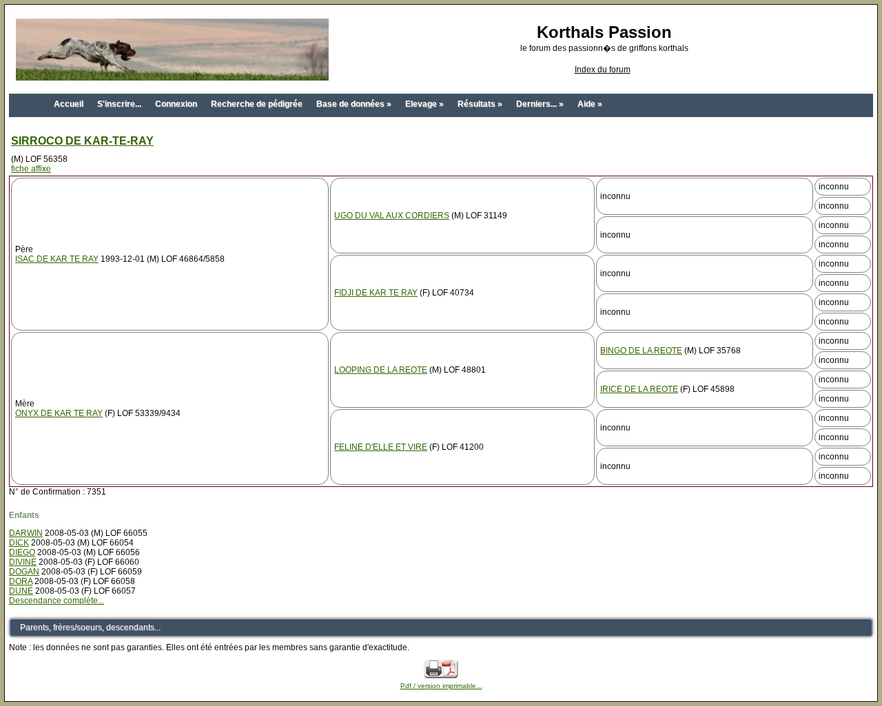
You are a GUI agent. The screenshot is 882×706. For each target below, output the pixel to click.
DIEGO (22, 552)
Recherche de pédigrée (256, 104)
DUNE (21, 591)
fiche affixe (31, 169)
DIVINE (23, 562)
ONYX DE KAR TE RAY (59, 413)
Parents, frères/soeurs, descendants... (90, 627)
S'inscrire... (119, 104)
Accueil (68, 104)
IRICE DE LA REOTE (639, 389)
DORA (20, 581)
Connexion (176, 104)
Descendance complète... (56, 600)
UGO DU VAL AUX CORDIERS (391, 215)
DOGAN (24, 572)
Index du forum (602, 69)
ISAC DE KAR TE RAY (57, 259)
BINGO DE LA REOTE (641, 350)
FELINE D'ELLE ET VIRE (380, 447)
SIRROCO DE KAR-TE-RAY (82, 141)
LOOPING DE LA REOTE (380, 370)
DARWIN (26, 533)
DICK (19, 543)
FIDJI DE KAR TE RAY (376, 293)
